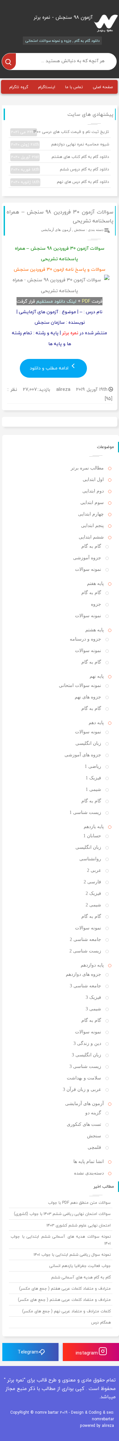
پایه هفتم (95, 583)
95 (108, 398)
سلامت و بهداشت (84, 1077)
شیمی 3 (93, 1008)
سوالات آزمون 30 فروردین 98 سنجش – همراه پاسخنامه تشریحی (60, 216)
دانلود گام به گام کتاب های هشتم (60, 157)
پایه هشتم (94, 629)
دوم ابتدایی (93, 491)
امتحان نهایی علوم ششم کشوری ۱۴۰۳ (79, 1225)
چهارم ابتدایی (91, 514)
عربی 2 (94, 870)
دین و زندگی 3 (87, 1043)
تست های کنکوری (84, 1124)
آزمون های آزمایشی (56, 230)
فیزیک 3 (93, 997)
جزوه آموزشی (87, 557)
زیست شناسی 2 (85, 950)
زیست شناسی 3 (85, 1066)
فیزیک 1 (93, 777)
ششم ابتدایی (91, 537)
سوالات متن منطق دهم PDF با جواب (79, 1202)
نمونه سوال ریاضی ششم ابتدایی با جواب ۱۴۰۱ (72, 1254)
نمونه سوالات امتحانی (80, 685)
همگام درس (101, 1322)
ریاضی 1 (93, 766)
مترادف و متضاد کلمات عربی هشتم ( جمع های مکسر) (64, 1299)
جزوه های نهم (88, 697)
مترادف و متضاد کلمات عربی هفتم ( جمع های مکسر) (65, 1288)
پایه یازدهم (94, 826)
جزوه (96, 604)
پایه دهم (96, 722)
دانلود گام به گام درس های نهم (60, 182)
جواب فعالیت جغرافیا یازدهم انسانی (80, 1265)
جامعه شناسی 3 (85, 985)
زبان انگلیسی (88, 743)
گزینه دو (93, 1112)
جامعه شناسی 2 (85, 939)
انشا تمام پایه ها (88, 1161)
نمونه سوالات (88, 569)
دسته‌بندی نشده (89, 1173)
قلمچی (94, 1147)
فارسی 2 (92, 881)
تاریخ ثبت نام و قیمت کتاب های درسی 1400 (60, 132)
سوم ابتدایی (92, 502)
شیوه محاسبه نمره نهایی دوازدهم (60, 144)
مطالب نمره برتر (87, 468)
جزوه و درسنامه (85, 639)
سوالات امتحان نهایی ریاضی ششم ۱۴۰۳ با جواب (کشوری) (62, 1213)
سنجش (79, 230)
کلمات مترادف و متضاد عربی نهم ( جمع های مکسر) (66, 1311)
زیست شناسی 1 (85, 812)
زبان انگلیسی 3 (86, 1054)
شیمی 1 (93, 789)
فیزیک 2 (93, 893)
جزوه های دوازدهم (83, 974)
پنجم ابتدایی (92, 525)
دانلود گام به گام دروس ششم (60, 169)
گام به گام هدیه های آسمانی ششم (81, 1277)
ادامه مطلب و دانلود (50, 368)
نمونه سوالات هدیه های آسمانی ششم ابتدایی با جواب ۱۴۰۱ (61, 1240)
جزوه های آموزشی (82, 754)
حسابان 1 (92, 835)
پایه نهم (97, 676)
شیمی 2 (93, 904)
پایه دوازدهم (92, 965)
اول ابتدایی (93, 479)
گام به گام (91, 546)
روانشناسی (90, 858)
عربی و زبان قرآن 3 (82, 1089)
